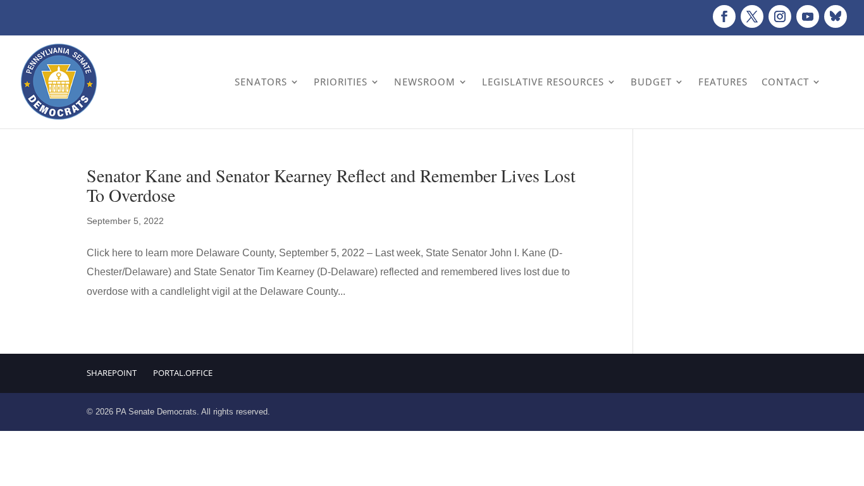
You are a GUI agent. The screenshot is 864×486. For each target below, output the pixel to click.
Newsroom (424, 81)
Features (723, 81)
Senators (261, 81)
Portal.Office (183, 372)
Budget (651, 81)
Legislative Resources (543, 81)
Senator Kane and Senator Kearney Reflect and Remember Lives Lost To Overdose (331, 185)
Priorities (340, 81)
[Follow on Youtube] (807, 16)
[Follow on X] (752, 16)
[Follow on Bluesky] (835, 16)
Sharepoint (112, 372)
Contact (785, 81)
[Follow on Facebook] (724, 16)
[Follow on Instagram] (779, 16)
